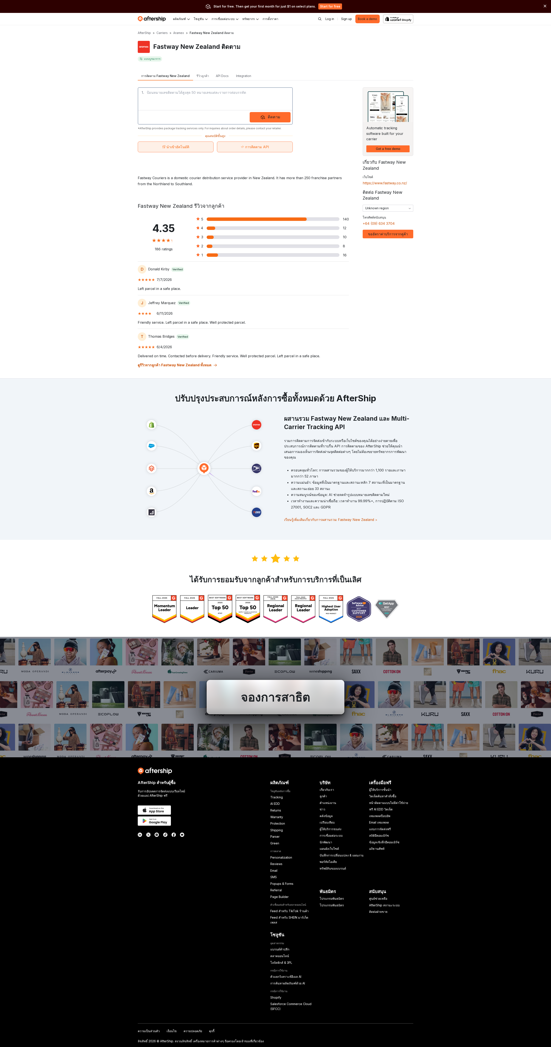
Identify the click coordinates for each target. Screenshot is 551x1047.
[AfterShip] (153, 19)
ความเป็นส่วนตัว (149, 1031)
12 (344, 228)
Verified (177, 269)
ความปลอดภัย (193, 1031)
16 (345, 255)
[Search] (320, 19)
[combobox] (388, 208)
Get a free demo (388, 149)
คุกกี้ (211, 1031)
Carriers (162, 33)
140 (346, 219)
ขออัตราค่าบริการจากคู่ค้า (388, 234)
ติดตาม (274, 117)
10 (345, 237)
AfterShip (144, 33)
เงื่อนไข (172, 1031)
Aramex (178, 33)
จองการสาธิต (275, 697)
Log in (329, 19)
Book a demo (367, 19)
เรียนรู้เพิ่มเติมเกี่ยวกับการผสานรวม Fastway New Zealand (330, 519)
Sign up (346, 19)
